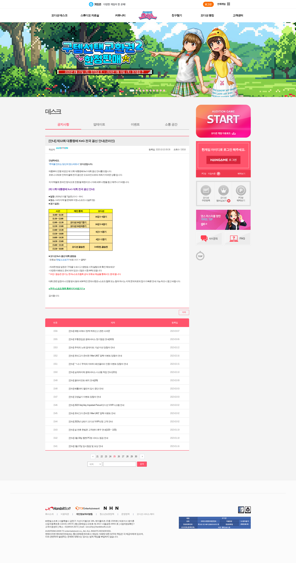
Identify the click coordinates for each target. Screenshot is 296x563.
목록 (184, 312)
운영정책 (125, 514)
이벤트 (135, 124)
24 (110, 456)
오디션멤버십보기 (221, 199)
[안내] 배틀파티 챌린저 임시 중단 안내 (86, 388)
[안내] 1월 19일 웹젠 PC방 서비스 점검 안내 (88, 438)
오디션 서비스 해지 (145, 514)
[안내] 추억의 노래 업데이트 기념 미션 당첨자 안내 (92, 347)
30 (136, 456)
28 (127, 456)
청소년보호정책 (107, 514)
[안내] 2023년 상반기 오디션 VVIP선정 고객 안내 (91, 421)
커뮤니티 (120, 15)
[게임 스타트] (223, 117)
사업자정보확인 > (127, 524)
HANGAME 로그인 (223, 160)
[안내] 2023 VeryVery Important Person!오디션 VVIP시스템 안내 (96, 405)
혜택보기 (241, 173)
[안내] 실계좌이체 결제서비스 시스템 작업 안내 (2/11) (93, 372)
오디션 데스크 (59, 15)
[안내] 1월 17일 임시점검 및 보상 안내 (86, 446)
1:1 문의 (209, 238)
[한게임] (75, 4)
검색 (142, 464)
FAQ (237, 238)
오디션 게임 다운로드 (223, 133)
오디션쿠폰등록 (206, 199)
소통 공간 (171, 124)
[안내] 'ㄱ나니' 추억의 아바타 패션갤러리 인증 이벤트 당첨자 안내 (98, 364)
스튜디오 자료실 (90, 15)
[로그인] (208, 4)
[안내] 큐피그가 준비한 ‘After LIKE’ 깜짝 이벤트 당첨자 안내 (95, 355)
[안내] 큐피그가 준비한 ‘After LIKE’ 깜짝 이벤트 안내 (92, 413)
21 (97, 456)
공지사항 (63, 124)
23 (106, 456)
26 (119, 456)
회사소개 (49, 514)
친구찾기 (177, 15)
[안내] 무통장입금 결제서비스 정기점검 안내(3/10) (91, 339)
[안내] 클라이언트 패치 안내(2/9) (83, 380)
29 (132, 456)
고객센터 (238, 15)
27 (123, 456)
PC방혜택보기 (241, 199)
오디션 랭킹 (207, 15)
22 (102, 456)
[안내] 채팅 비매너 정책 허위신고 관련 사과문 (89, 331)
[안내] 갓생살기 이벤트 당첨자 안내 (85, 397)
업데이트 (99, 124)
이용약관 (65, 514)
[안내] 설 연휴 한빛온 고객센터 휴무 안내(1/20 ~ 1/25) (92, 429)
